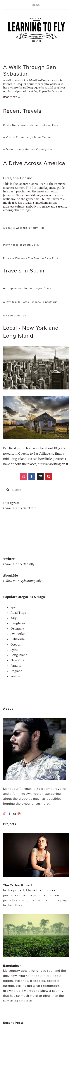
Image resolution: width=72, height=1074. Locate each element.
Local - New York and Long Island (31, 331)
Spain (56, 84)
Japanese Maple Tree (31, 184)
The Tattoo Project (17, 885)
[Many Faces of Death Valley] (36, 237)
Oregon (16, 644)
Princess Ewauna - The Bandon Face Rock (31, 258)
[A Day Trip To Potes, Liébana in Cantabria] (30, 296)
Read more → (11, 97)
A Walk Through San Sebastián (29, 70)
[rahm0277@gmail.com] (40, 476)
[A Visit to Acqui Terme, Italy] (20, 1040)
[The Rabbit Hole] (10, 1055)
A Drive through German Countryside (27, 149)
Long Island (19, 655)
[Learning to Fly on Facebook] (31, 476)
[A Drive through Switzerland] (21, 1048)
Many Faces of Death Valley (21, 245)
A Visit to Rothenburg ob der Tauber (27, 137)
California (18, 639)
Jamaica (16, 665)
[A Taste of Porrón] (15, 309)
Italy (13, 618)
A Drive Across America (34, 163)
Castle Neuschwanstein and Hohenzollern (30, 125)
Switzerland (19, 634)
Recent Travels (22, 111)
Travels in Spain (23, 270)
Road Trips (18, 612)
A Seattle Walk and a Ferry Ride (24, 228)
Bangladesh (19, 623)
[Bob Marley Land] (25, 1055)
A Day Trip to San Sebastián (47, 91)
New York (18, 660)
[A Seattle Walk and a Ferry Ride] (24, 222)
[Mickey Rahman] (23, 476)
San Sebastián (32, 80)
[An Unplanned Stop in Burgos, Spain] (27, 282)
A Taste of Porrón (14, 315)
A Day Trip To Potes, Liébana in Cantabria (30, 302)
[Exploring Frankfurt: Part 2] (20, 1033)
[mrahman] (48, 476)
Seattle (15, 676)
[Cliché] (42, 1055)
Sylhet (15, 650)
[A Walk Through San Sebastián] (36, 59)
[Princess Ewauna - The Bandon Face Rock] (31, 252)
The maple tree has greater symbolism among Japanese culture (34, 203)
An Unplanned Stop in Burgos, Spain (27, 288)
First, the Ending (17, 178)
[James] (61, 1048)
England (17, 671)
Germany (17, 628)
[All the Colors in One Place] (47, 1048)
